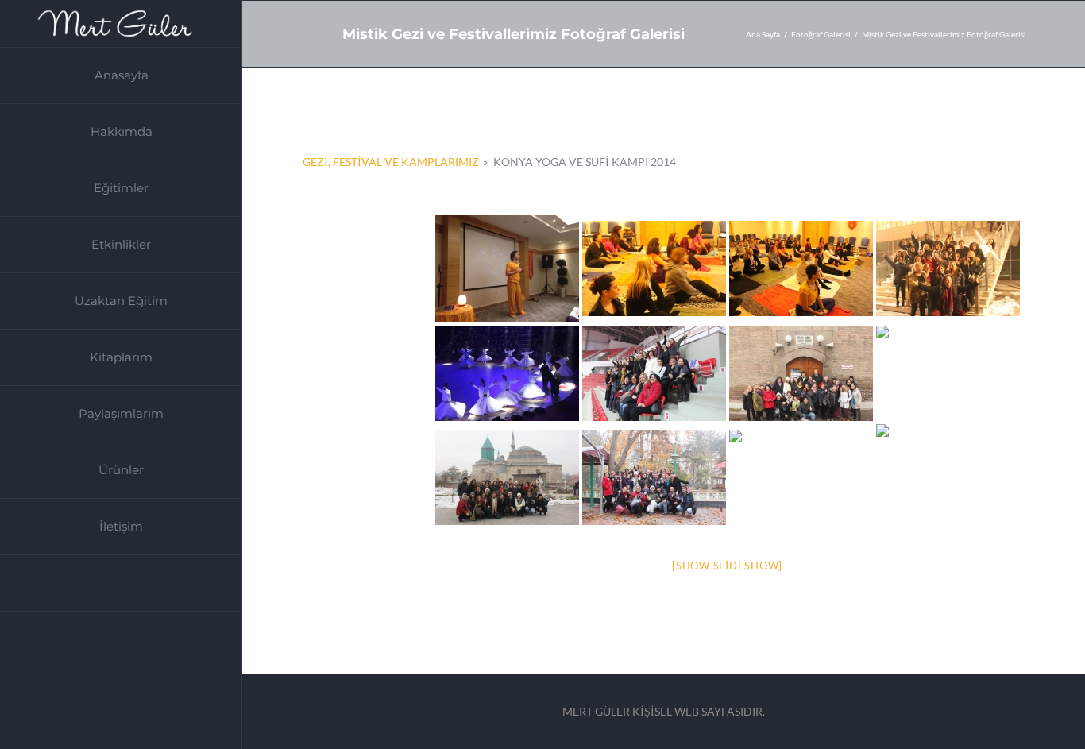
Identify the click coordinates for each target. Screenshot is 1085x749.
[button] (121, 583)
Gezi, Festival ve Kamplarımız (391, 161)
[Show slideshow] (727, 565)
